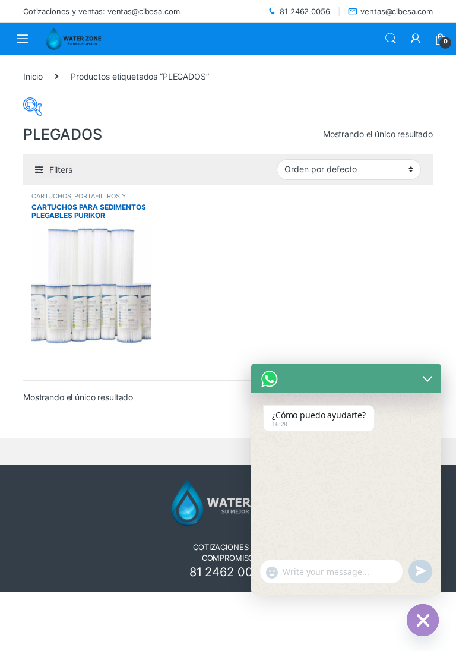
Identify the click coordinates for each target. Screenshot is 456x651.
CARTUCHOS (51, 196)
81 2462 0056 (305, 11)
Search (390, 38)
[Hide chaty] (423, 620)
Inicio (33, 76)
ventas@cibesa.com (396, 11)
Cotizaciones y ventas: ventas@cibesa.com (101, 11)
